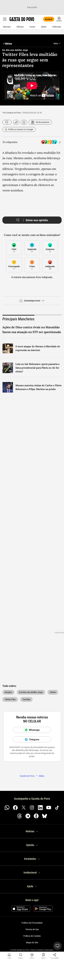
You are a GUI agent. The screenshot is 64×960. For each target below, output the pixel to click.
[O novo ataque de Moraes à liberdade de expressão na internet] (7, 348)
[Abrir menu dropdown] (60, 43)
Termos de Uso (32, 929)
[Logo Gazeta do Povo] (22, 19)
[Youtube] (48, 807)
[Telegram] (27, 816)
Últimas (20, 27)
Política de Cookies (32, 936)
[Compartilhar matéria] (55, 955)
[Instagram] (32, 807)
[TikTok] (57, 807)
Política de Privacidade (32, 923)
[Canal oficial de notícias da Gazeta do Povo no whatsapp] (7, 807)
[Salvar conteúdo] (24, 122)
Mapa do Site (32, 942)
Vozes (32, 27)
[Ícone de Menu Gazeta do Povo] (4, 19)
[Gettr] (36, 816)
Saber (43, 27)
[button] (32, 302)
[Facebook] (15, 807)
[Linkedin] (40, 807)
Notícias (7, 27)
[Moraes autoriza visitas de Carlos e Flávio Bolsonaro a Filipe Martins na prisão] (7, 387)
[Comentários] (7, 122)
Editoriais (56, 27)
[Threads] (19, 816)
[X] (23, 807)
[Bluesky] (44, 816)
